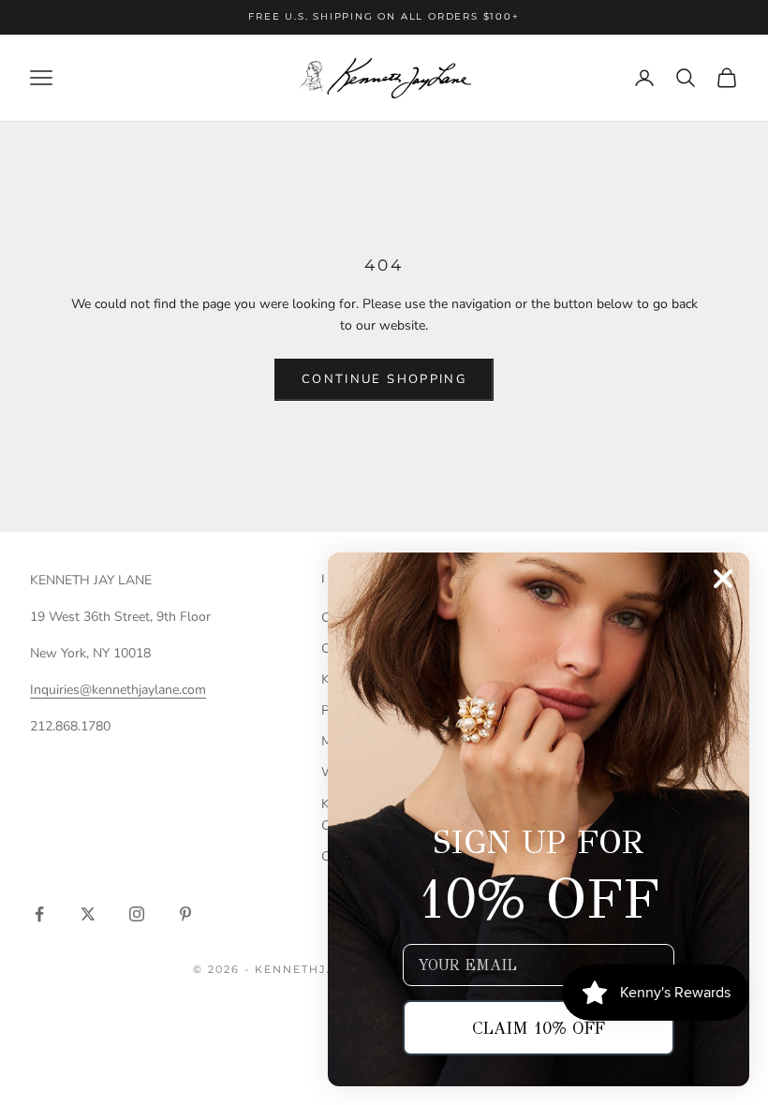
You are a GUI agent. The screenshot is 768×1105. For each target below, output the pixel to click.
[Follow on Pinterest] (185, 914)
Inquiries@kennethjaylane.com (118, 690)
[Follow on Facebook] (39, 914)
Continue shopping (384, 379)
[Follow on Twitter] (88, 914)
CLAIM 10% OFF (538, 1028)
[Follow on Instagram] (136, 914)
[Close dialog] (723, 578)
